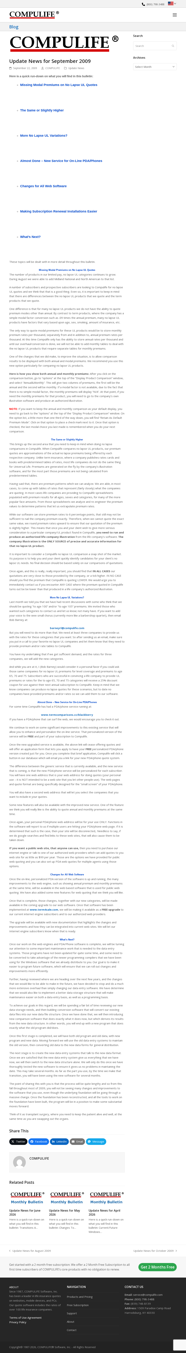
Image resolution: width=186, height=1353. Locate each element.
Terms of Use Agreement (25, 1317)
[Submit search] (173, 46)
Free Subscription (78, 1305)
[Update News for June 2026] (27, 1197)
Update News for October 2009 (153, 1251)
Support (72, 1313)
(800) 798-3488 (155, 4)
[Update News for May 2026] (67, 1197)
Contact (71, 1330)
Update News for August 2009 (30, 1251)
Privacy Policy (17, 1322)
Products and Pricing (80, 1296)
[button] (175, 14)
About (14, 1287)
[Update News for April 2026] (107, 1197)
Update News (76, 68)
